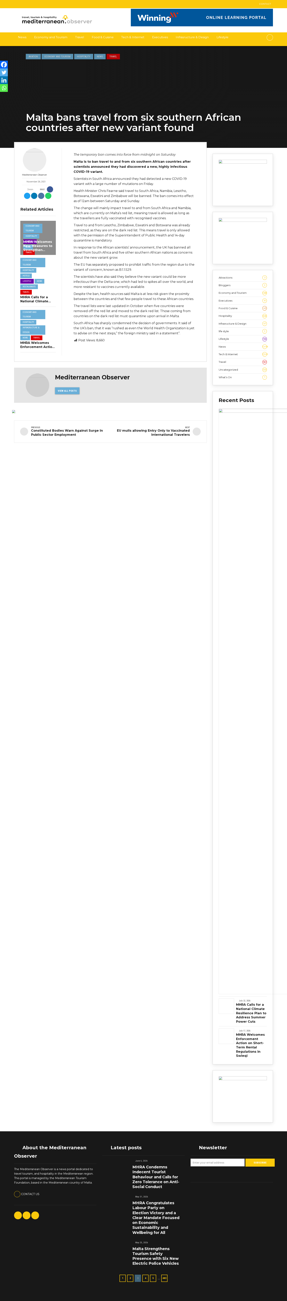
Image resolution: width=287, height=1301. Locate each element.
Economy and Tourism (50, 37)
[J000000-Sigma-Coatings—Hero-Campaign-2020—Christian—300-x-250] (243, 220)
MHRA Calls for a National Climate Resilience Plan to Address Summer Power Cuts (251, 1013)
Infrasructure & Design (192, 37)
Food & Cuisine (103, 37)
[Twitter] (4, 72)
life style (242, 331)
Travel (79, 37)
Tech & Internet (132, 37)
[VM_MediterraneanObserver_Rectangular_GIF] (243, 162)
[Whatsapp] (4, 88)
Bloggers (242, 285)
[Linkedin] (4, 80)
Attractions (242, 277)
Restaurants (29, 286)
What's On (242, 377)
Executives (160, 37)
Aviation (33, 56)
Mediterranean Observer (34, 174)
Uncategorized (242, 369)
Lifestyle (222, 37)
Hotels (26, 275)
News (22, 37)
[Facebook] (4, 64)
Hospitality (83, 56)
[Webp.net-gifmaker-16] (202, 25)
